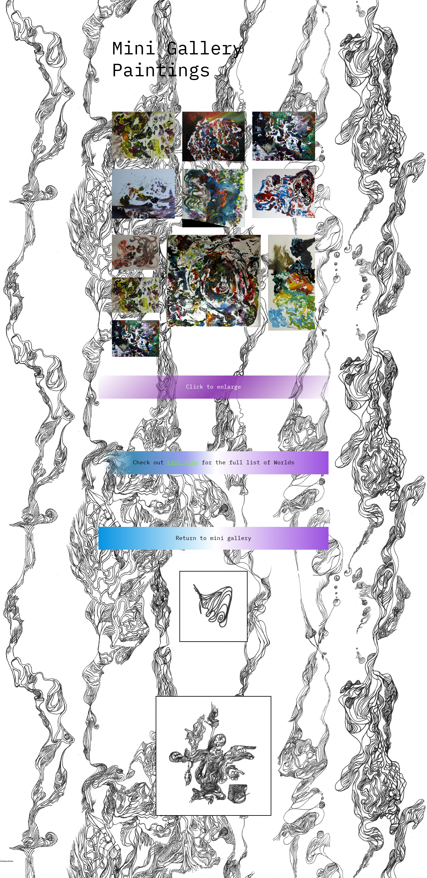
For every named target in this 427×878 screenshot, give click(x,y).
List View (182, 462)
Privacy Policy (6, 860)
